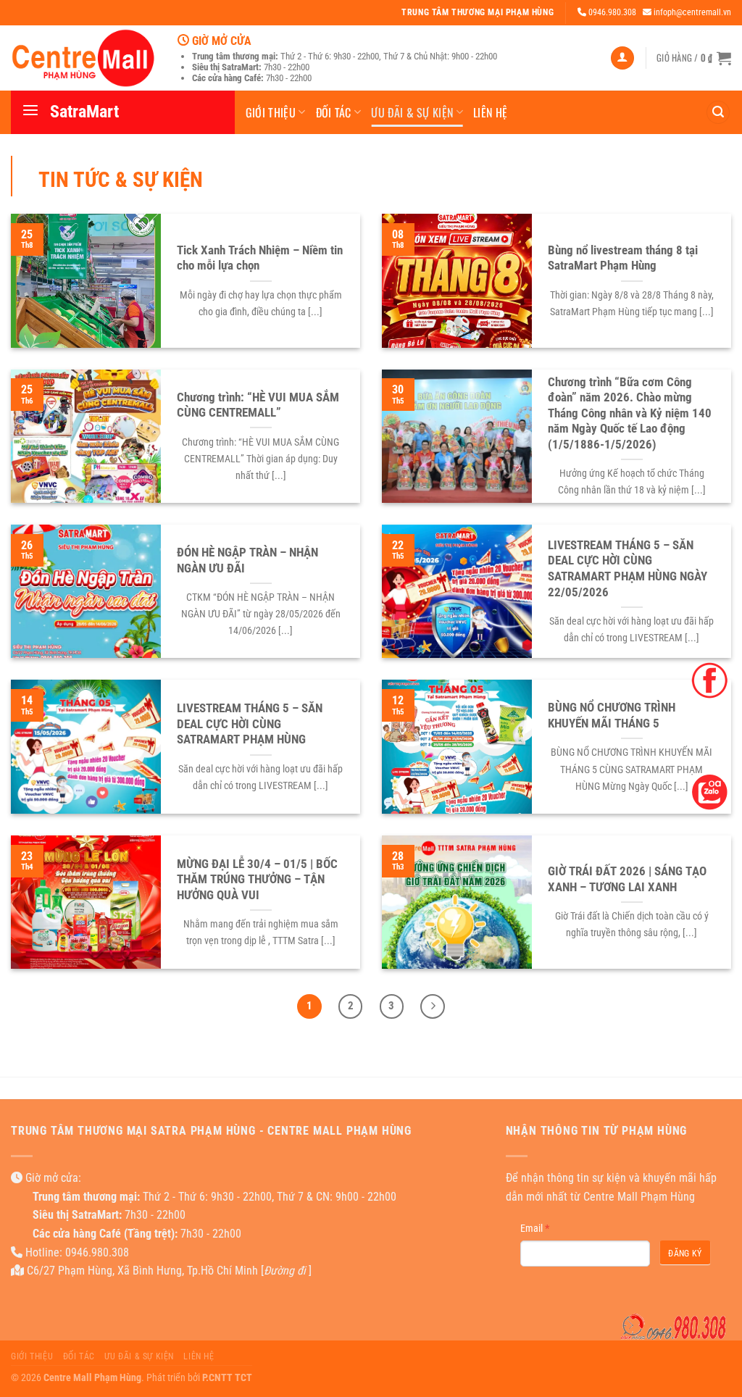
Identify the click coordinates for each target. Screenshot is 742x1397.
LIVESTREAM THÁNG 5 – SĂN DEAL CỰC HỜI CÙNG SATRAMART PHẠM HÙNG (249, 723)
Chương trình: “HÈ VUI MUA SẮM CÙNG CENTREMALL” (258, 405)
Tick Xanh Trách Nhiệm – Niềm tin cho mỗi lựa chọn (260, 258)
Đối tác (333, 112)
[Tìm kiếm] (718, 113)
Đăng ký (685, 1253)
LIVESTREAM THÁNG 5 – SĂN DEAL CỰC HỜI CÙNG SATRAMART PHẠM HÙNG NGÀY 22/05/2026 (627, 568)
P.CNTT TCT (227, 1378)
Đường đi (285, 1270)
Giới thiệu (271, 112)
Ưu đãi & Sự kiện (412, 112)
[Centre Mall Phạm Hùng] (83, 57)
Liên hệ (490, 112)
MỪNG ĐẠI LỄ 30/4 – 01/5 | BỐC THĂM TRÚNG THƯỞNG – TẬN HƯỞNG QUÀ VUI (257, 879)
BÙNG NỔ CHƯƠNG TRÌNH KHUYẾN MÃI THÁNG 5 (611, 715)
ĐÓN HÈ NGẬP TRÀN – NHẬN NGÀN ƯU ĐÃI (247, 560)
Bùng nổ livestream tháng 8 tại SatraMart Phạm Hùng (623, 258)
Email (534, 1228)
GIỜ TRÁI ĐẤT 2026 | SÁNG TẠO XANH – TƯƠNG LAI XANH (627, 879)
